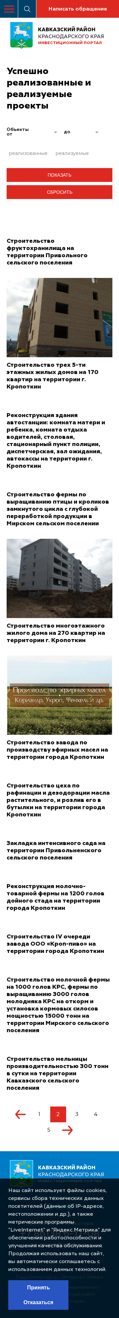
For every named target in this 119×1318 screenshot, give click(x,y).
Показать (59, 175)
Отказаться (38, 1302)
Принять (38, 1287)
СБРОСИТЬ (59, 192)
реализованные (28, 153)
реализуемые (72, 153)
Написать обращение (77, 9)
